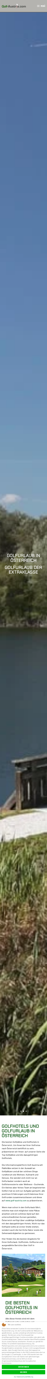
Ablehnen (23, 1372)
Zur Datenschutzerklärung (23, 1377)
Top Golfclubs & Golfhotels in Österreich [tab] (20, 1111)
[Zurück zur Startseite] (14, 6)
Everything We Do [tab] (26, 1111)
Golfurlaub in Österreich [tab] (23, 1111)
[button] (41, 6)
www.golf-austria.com (16, 1200)
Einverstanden (23, 1367)
